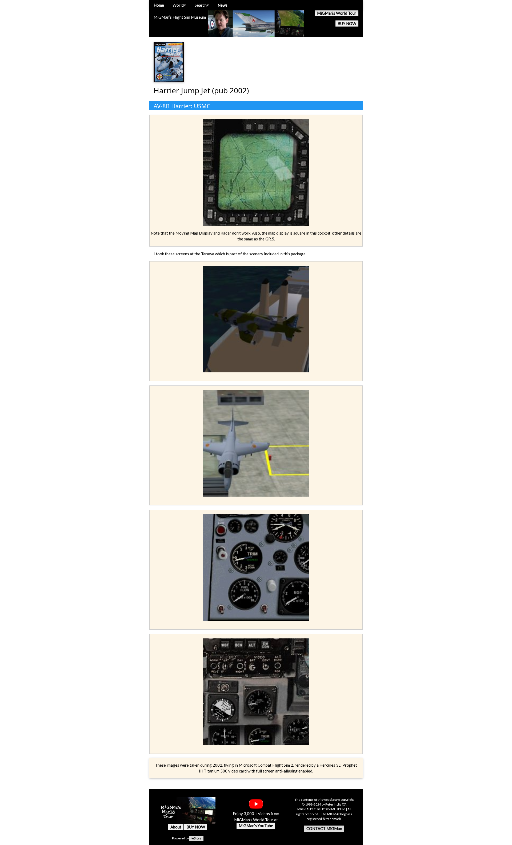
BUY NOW (347, 23)
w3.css (196, 838)
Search (201, 5)
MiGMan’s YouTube (256, 825)
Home (159, 5)
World (178, 5)
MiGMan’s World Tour (336, 13)
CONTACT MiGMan (324, 828)
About (175, 826)
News (222, 5)
